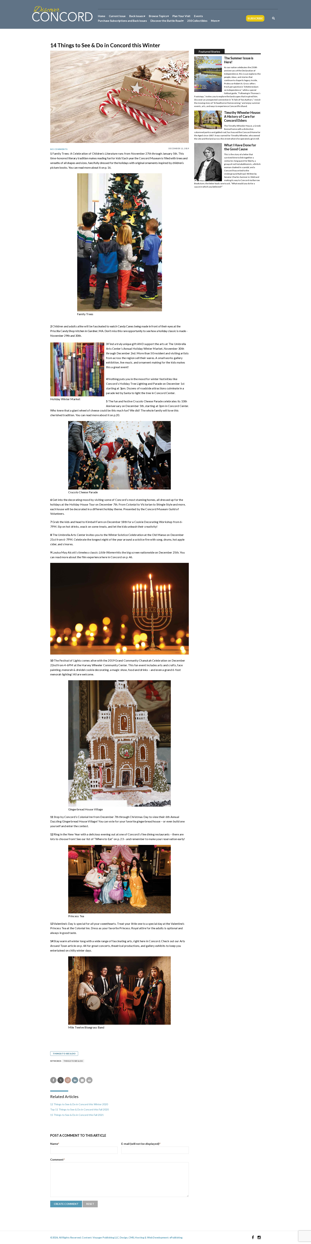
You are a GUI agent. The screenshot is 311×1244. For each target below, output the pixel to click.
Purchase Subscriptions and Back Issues (122, 20)
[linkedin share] (75, 1080)
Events (198, 16)
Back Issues (136, 16)
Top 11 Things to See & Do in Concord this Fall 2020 (79, 1109)
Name (54, 1143)
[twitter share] (60, 1080)
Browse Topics (158, 16)
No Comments (59, 149)
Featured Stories (209, 51)
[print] (89, 1080)
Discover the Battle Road (166, 20)
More (214, 20)
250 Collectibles (197, 20)
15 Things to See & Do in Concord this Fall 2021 (77, 1114)
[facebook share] (53, 1080)
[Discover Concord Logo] (62, 13)
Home (101, 16)
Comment (57, 1159)
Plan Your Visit (181, 16)
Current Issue (117, 16)
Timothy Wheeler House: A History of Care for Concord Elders (242, 116)
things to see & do (73, 1061)
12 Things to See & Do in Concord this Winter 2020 (79, 1104)
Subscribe (255, 18)
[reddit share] (68, 1080)
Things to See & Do (64, 1053)
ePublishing (176, 1237)
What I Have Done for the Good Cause (240, 147)
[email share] (82, 1080)
